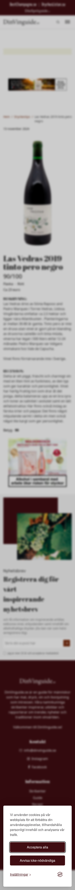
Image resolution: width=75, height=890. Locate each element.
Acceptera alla (37, 847)
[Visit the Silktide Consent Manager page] (60, 874)
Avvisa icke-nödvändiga (37, 860)
